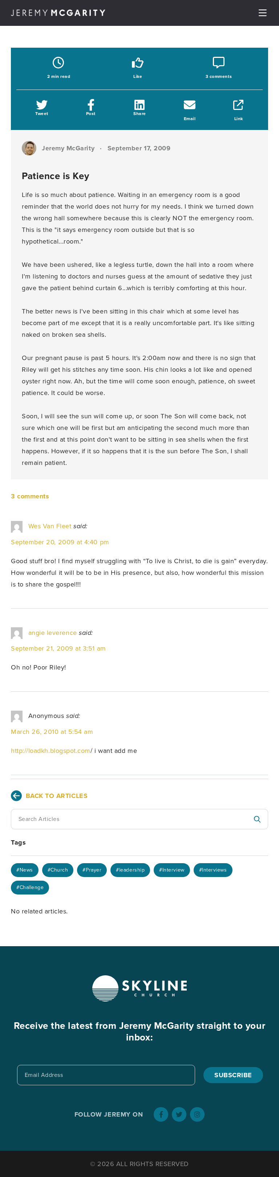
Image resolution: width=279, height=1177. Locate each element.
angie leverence (52, 632)
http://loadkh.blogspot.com (50, 750)
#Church (58, 870)
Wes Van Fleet (50, 526)
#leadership (130, 870)
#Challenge (30, 887)
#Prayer (91, 870)
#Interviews (213, 870)
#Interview (171, 870)
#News (24, 870)
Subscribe (233, 1075)
